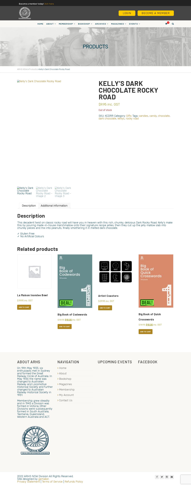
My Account (66, 395)
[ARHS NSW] (24, 13)
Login (127, 13)
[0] (165, 23)
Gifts (129, 115)
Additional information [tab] (54, 205)
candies (143, 115)
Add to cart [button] (24, 307)
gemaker (43, 479)
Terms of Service (52, 481)
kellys (121, 118)
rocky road (132, 118)
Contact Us (65, 400)
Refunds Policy (74, 481)
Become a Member (156, 13)
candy (153, 115)
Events (133, 23)
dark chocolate (107, 118)
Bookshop (84, 23)
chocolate (164, 115)
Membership (66, 23)
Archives (100, 23)
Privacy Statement (28, 481)
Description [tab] (29, 205)
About (50, 23)
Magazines (117, 23)
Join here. (49, 4)
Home (40, 23)
